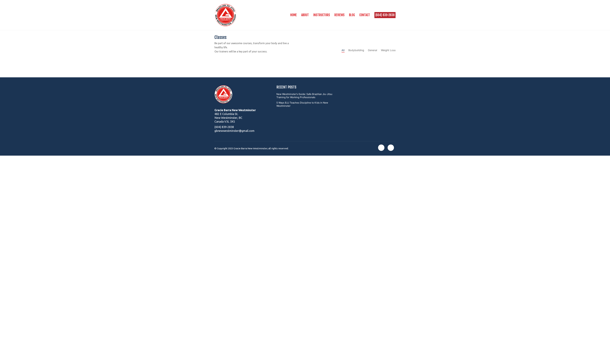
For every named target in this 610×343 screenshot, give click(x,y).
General (372, 50)
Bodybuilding (356, 50)
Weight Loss (388, 50)
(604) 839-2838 (224, 126)
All (343, 50)
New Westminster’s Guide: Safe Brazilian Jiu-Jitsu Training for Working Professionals (304, 96)
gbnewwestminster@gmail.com (234, 130)
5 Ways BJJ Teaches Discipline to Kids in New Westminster (302, 104)
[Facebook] (381, 148)
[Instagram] (391, 148)
